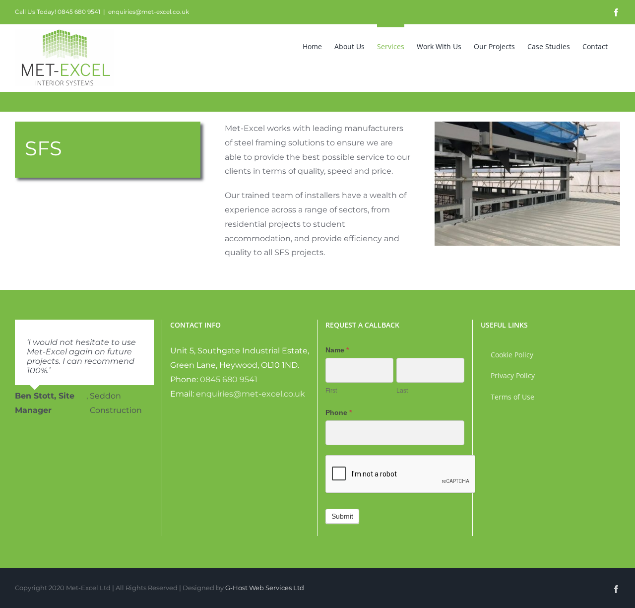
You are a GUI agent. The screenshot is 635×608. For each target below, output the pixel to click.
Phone (338, 412)
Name (337, 350)
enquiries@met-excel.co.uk (148, 11)
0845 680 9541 (228, 379)
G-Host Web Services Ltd (264, 588)
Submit (342, 516)
